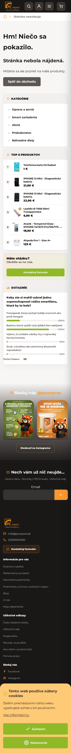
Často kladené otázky (15, 622)
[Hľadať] (28, 6)
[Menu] (49, 6)
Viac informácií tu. (16, 715)
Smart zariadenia (24, 117)
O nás (6, 599)
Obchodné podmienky (16, 579)
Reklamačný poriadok (16, 573)
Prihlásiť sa (61, 495)
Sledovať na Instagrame (35, 448)
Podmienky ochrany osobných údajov (26, 586)
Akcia (16, 125)
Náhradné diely (23, 140)
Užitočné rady (11, 629)
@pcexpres (49, 393)
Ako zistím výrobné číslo (17, 649)
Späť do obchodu (22, 81)
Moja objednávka (13, 606)
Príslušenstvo (21, 133)
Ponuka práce (11, 655)
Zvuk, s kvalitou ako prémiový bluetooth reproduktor (31, 348)
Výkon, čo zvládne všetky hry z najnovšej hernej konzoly (31, 336)
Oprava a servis (23, 109)
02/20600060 (16, 539)
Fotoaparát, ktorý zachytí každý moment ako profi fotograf (34, 315)
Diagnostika (10, 636)
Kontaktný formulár (35, 272)
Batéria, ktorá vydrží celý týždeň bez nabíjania (34, 325)
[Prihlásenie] (39, 6)
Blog (6, 593)
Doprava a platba (13, 566)
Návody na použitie (14, 642)
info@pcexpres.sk (19, 533)
